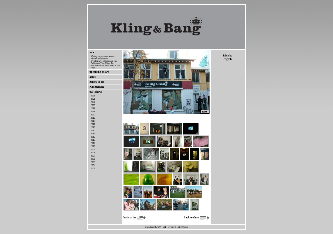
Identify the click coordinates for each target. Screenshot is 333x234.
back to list (130, 217)
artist (92, 76)
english (228, 59)
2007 (93, 156)
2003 (93, 168)
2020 (93, 115)
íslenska (227, 55)
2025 (93, 99)
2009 (93, 149)
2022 (93, 108)
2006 (93, 159)
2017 (93, 124)
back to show (192, 217)
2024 (93, 102)
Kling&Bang (96, 86)
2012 (93, 140)
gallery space (96, 81)
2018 (93, 121)
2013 (93, 137)
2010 (93, 146)
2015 (93, 130)
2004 (93, 165)
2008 (93, 153)
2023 (93, 105)
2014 (93, 134)
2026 (93, 96)
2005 (93, 162)
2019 (93, 118)
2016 (93, 127)
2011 (93, 143)
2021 (93, 111)
